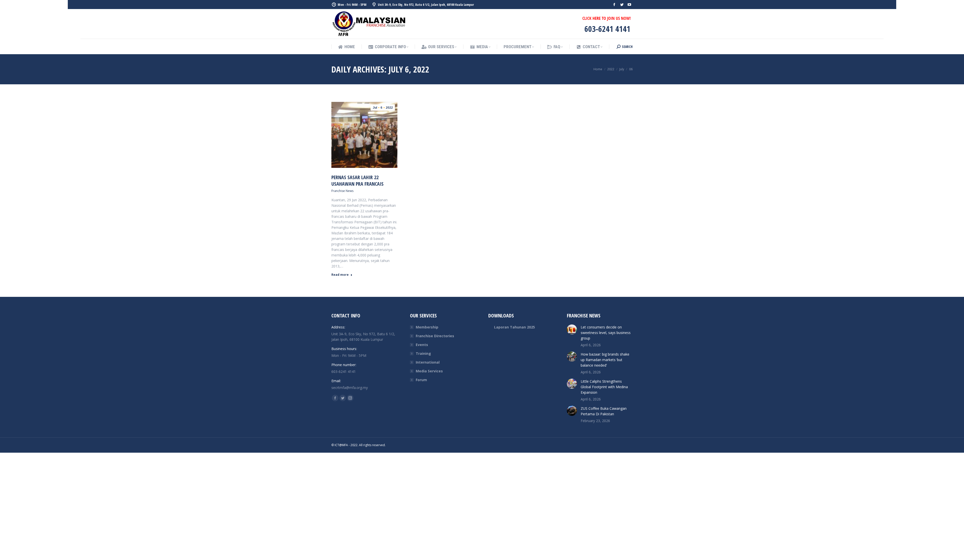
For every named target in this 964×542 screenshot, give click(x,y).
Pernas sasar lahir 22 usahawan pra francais (357, 180)
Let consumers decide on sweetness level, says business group (606, 333)
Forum (421, 379)
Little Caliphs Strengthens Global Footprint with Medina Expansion (604, 387)
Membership (427, 327)
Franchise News (342, 191)
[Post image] (572, 329)
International (428, 362)
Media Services (429, 371)
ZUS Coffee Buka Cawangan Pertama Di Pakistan (604, 411)
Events (422, 344)
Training (423, 353)
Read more (340, 275)
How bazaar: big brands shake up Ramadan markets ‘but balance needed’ (605, 360)
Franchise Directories (435, 335)
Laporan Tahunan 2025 (514, 327)
